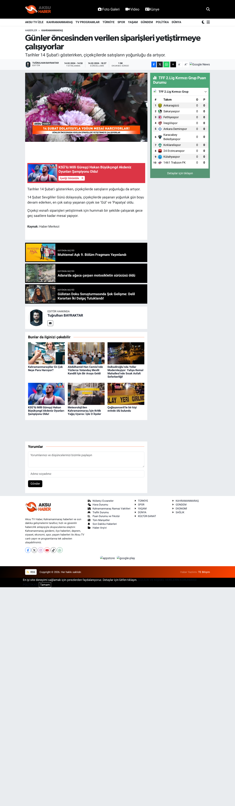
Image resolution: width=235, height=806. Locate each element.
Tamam (45, 584)
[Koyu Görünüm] (203, 22)
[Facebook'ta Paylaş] (153, 64)
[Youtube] (47, 550)
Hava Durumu (100, 504)
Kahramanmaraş (52, 30)
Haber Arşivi (100, 527)
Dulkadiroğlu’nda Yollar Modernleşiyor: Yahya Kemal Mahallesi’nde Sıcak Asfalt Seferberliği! (125, 372)
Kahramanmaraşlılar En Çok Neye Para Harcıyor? (45, 368)
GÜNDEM (147, 22)
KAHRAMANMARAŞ (59, 22)
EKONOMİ (181, 508)
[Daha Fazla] (173, 64)
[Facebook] (28, 550)
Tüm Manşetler (101, 520)
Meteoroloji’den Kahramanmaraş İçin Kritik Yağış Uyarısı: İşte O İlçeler (84, 411)
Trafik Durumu (101, 512)
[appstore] (107, 558)
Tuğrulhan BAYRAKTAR (65, 315)
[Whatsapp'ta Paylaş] (166, 64)
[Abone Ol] (200, 64)
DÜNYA (176, 22)
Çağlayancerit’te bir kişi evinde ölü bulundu (122, 409)
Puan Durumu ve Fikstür (106, 516)
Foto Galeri (111, 9)
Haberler (31, 30)
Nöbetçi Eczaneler (103, 500)
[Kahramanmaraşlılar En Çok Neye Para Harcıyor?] (46, 353)
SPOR (121, 22)
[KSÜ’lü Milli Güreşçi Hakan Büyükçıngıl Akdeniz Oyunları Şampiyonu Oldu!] (46, 393)
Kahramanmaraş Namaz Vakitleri (111, 508)
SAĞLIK (180, 512)
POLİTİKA (162, 22)
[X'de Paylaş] (160, 64)
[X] (34, 550)
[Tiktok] (53, 550)
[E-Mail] (50, 323)
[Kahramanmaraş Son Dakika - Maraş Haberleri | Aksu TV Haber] (38, 9)
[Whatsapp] (60, 550)
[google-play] (126, 558)
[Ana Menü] (207, 22)
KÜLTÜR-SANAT (147, 516)
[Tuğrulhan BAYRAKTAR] (36, 317)
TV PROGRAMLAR (88, 22)
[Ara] (208, 9)
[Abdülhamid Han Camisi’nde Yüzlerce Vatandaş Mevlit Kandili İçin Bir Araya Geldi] (86, 353)
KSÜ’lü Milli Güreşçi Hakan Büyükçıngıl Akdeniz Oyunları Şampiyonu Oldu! (46, 411)
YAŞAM (133, 22)
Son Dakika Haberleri (105, 523)
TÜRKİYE (109, 22)
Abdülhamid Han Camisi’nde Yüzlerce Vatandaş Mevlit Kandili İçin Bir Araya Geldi (85, 370)
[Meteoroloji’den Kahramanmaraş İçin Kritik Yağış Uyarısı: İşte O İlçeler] (86, 393)
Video (134, 9)
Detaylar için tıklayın (180, 173)
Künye (154, 9)
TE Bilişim (204, 572)
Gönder (35, 483)
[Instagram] (41, 550)
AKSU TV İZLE (34, 22)
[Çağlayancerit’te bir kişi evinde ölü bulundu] (126, 393)
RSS (32, 572)
